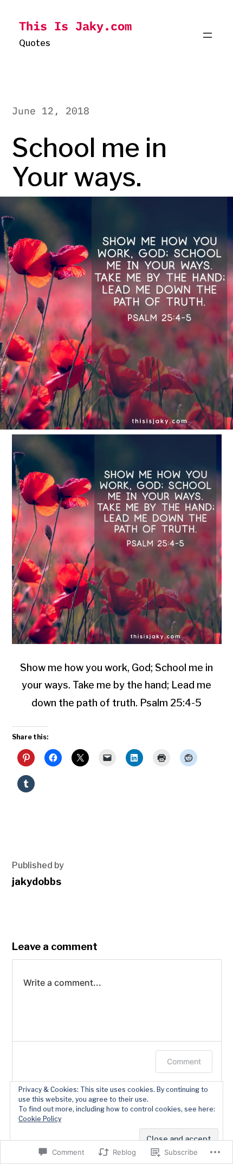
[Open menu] (207, 35)
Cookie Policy (39, 1119)
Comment (184, 1061)
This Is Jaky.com (75, 26)
